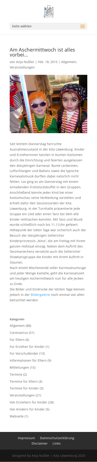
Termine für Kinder (24, 388)
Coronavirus (19, 332)
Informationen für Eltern (28, 360)
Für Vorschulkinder (24, 353)
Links (57, 443)
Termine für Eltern (24, 381)
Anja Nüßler (25, 62)
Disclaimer (40, 443)
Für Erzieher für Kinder (27, 346)
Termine (16, 374)
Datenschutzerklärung (57, 438)
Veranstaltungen (22, 67)
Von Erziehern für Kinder (28, 402)
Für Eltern (17, 339)
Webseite (17, 416)
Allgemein (68, 62)
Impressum (26, 438)
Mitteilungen (19, 367)
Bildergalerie (40, 294)
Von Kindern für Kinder (27, 409)
